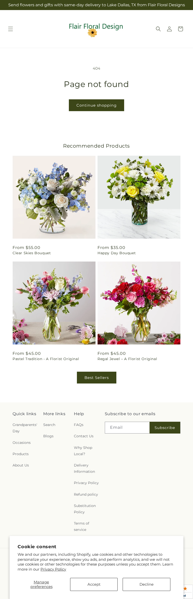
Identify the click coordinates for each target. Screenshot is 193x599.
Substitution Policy (85, 508)
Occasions (22, 442)
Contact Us (83, 436)
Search (49, 424)
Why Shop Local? (83, 450)
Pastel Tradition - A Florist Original (46, 359)
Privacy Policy (53, 569)
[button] (10, 28)
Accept (94, 584)
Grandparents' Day (25, 427)
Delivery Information (84, 468)
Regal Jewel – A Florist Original (127, 359)
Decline (146, 584)
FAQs (78, 424)
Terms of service (81, 526)
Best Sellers (96, 377)
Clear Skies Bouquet (32, 253)
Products (21, 454)
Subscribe (165, 427)
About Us (21, 465)
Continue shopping (96, 105)
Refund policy (86, 494)
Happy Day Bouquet (117, 253)
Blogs (48, 436)
